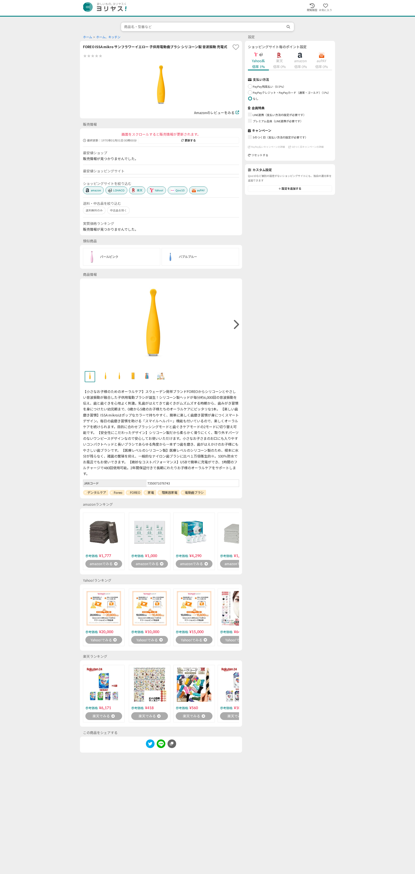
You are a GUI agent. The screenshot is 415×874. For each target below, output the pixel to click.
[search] (289, 26)
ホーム (87, 37)
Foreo (118, 492)
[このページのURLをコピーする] (172, 743)
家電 (151, 492)
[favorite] (236, 47)
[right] (236, 324)
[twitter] (150, 744)
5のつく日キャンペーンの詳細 (308, 146)
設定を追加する (291, 188)
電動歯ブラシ (194, 492)
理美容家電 (169, 492)
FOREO (135, 492)
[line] (161, 744)
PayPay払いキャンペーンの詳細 (268, 146)
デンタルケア (96, 492)
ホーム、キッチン (108, 37)
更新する (190, 140)
